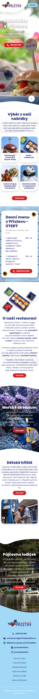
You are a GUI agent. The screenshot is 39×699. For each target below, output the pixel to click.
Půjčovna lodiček (19, 671)
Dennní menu (19, 658)
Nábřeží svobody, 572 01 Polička (21, 643)
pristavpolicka (21, 652)
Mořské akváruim (19, 667)
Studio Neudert (19, 693)
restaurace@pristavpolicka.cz (21, 638)
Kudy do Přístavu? (19, 680)
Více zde (19, 375)
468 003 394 (15, 45)
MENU (33, 5)
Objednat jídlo (23, 271)
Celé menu (19, 198)
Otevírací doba (19, 663)
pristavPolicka (21, 647)
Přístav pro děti (19, 676)
